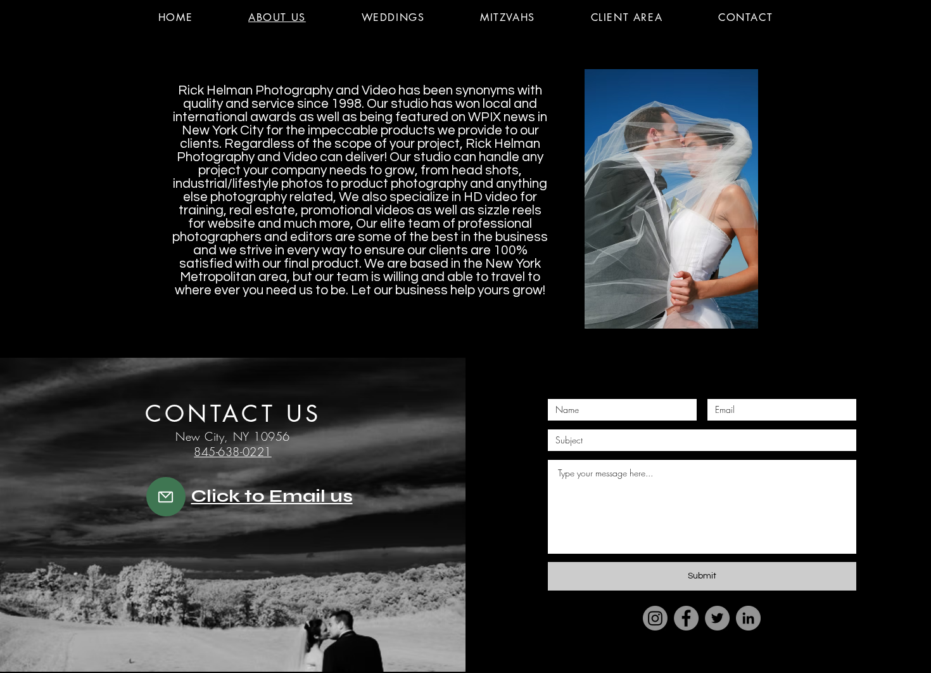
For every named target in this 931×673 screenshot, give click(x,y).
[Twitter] (717, 618)
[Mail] (166, 496)
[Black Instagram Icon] (746, 662)
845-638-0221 (232, 451)
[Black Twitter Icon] (698, 662)
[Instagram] (655, 618)
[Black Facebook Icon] (674, 662)
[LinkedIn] (748, 618)
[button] (37, 22)
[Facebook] (686, 618)
